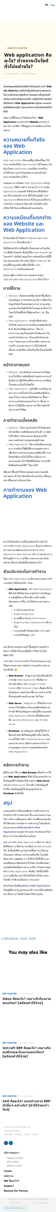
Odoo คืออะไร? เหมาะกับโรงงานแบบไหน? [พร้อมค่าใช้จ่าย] (27, 1000)
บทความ (8, 1176)
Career (8, 1171)
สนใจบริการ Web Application (34, 886)
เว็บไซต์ (32, 938)
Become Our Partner (16, 1190)
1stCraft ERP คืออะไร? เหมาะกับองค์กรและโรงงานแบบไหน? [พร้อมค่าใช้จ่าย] (27, 1052)
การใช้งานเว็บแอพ (9, 938)
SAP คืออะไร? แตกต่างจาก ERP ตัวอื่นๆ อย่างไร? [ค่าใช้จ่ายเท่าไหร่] (26, 1105)
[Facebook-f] (6, 1143)
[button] (50, 14)
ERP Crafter (10, 993)
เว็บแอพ (23, 938)
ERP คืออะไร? (11, 1180)
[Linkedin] (11, 1143)
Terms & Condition (40, 1203)
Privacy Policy (15, 1203)
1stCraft (8, 661)
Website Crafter (17, 48)
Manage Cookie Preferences (14, 1208)
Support (9, 1185)
